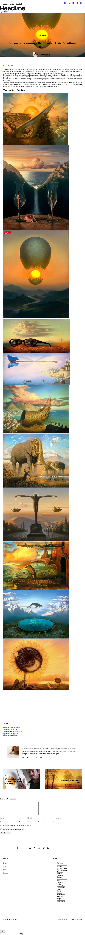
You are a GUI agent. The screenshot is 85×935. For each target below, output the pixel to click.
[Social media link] (65, 3)
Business (60, 875)
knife (58, 880)
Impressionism (62, 879)
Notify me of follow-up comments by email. (16, 825)
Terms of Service (76, 919)
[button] (1, 12)
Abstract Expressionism (62, 864)
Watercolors (61, 901)
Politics (59, 893)
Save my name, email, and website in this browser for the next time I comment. (28, 822)
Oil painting (61, 886)
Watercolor (61, 900)
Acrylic (59, 866)
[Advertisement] (42, 706)
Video (59, 898)
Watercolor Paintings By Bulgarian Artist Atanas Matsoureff (13, 781)
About (5, 4)
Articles (42, 35)
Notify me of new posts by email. (13, 829)
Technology (61, 894)
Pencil (59, 891)
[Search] (21, 934)
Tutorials (60, 896)
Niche (59, 884)
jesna (48, 54)
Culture (59, 877)
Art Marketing (62, 868)
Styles (12, 4)
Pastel (59, 889)
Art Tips (60, 872)
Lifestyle (60, 882)
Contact (19, 4)
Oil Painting (61, 887)
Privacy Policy (62, 919)
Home (5, 863)
